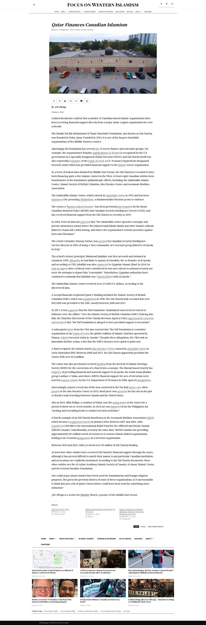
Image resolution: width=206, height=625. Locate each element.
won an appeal (60, 268)
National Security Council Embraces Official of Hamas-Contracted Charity (52, 571)
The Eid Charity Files (60, 509)
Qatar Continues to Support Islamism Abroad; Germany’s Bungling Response (131, 511)
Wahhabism (87, 199)
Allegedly (74, 260)
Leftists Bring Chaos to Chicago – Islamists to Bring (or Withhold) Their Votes (151, 600)
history (57, 372)
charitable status (115, 195)
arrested (122, 391)
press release (70, 380)
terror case (135, 387)
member (76, 160)
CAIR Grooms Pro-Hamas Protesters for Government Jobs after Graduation (98, 571)
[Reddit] (172, 4)
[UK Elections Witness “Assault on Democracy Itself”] (103, 588)
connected (102, 264)
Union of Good (96, 160)
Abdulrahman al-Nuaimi (106, 152)
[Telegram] (81, 100)
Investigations (64, 30)
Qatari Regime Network (155, 526)
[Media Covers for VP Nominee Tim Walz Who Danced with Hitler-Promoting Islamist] (55, 588)
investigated (125, 206)
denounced (58, 199)
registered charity (80, 421)
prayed (55, 391)
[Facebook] (161, 4)
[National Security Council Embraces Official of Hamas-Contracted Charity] (55, 559)
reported (85, 221)
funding (101, 364)
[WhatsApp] (86, 100)
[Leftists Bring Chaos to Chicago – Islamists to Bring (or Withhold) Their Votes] (151, 588)
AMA (150, 417)
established (89, 299)
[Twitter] (167, 4)
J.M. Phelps (60, 107)
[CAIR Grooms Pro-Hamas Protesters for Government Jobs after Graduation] (103, 559)
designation (144, 380)
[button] (34, 4)
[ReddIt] (75, 100)
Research (54, 30)
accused (103, 241)
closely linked (105, 276)
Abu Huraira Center (103, 348)
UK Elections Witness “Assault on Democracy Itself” (100, 600)
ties (97, 148)
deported (116, 406)
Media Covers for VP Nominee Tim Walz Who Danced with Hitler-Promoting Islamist (52, 600)
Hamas (122, 165)
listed (66, 337)
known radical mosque (80, 206)
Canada (142, 526)
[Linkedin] (64, 100)
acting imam (119, 402)
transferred (58, 425)
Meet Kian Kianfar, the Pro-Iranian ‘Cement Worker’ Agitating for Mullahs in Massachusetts (151, 571)
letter (70, 329)
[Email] (70, 100)
